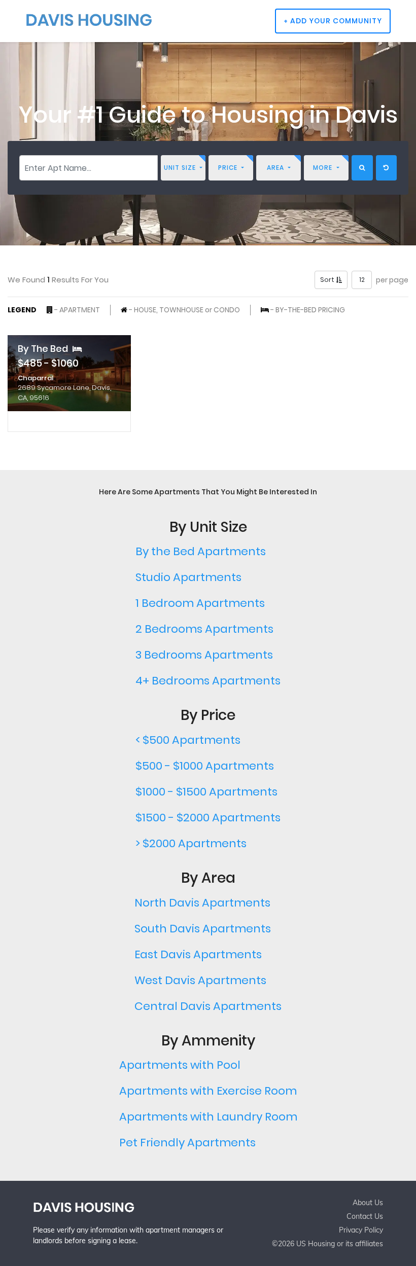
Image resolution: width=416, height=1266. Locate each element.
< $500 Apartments (187, 740)
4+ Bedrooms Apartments (208, 681)
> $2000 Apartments (191, 843)
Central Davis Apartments (208, 1006)
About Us (368, 1202)
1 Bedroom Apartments (200, 603)
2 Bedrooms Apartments (204, 629)
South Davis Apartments (202, 928)
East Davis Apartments (198, 954)
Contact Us (364, 1216)
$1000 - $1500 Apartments (206, 792)
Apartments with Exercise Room (208, 1091)
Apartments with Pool (179, 1065)
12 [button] (362, 279)
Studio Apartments (188, 577)
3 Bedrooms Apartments (204, 655)
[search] (362, 167)
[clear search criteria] (386, 167)
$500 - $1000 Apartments (204, 766)
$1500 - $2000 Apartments (208, 817)
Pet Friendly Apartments (187, 1142)
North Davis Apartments (202, 903)
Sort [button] (328, 279)
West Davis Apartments (200, 980)
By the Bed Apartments (200, 551)
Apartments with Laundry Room (208, 1117)
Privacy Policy (361, 1230)
